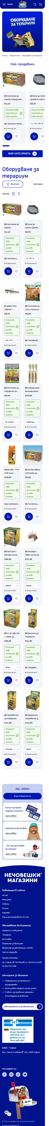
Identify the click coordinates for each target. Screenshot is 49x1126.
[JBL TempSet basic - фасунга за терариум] (33, 619)
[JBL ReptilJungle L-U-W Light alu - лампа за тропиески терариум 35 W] (12, 619)
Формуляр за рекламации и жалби (17, 948)
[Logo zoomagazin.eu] (22, 4)
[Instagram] (11, 1074)
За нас (5, 895)
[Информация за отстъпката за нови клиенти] (21, 113)
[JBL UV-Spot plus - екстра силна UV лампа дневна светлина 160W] (12, 537)
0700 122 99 (8, 1056)
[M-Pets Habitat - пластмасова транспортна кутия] (12, 291)
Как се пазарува (9, 952)
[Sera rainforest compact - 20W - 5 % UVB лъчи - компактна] (12, 455)
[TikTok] (18, 1074)
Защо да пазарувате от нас (15, 917)
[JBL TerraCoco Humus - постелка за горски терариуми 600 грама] (14, 79)
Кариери (6, 912)
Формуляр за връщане (12, 943)
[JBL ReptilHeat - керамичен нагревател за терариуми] (33, 700)
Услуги (5, 908)
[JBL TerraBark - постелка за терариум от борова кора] (12, 373)
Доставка (7, 939)
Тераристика (15, 56)
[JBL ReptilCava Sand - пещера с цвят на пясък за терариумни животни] (33, 537)
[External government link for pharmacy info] (17, 1030)
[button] (6, 4)
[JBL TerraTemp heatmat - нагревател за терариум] (12, 700)
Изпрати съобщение (12, 930)
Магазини (6, 899)
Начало (4, 56)
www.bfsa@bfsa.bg (11, 1060)
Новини (5, 904)
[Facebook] (4, 1074)
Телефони (6, 935)
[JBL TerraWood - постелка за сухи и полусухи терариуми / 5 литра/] (33, 291)
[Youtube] (25, 1074)
